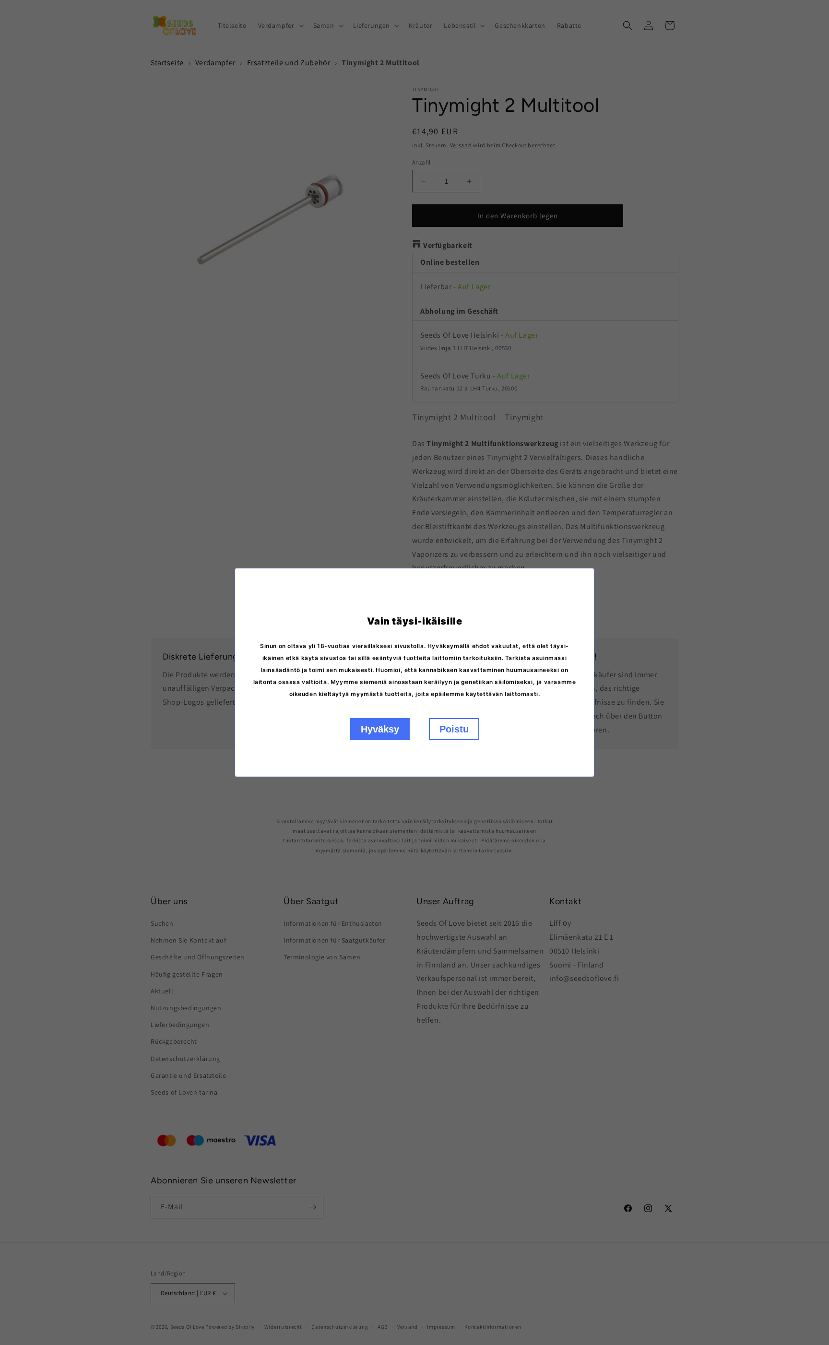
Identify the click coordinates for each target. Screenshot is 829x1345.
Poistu (454, 729)
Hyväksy (380, 729)
